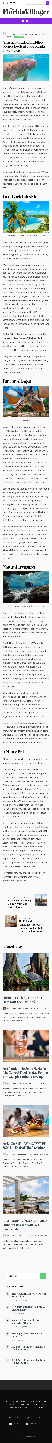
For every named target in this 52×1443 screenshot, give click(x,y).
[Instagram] (7, 3)
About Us (20, 1402)
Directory (39, 1405)
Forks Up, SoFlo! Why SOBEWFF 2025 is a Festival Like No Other (24, 1146)
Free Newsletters (18, 1407)
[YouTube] (10, 3)
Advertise (35, 1402)
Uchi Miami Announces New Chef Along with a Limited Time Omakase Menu (31, 925)
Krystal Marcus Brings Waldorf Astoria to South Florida (20, 902)
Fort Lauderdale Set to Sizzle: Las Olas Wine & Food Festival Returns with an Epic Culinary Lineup (26, 1073)
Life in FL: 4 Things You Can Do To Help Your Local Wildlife (26, 1000)
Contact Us (37, 1407)
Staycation (18, 37)
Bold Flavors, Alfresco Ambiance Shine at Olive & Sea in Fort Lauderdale (25, 1225)
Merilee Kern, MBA (24, 1083)
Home (9, 1402)
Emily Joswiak (22, 1008)
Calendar (25, 1405)
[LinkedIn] (14, 3)
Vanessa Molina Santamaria (28, 34)
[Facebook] (3, 3)
